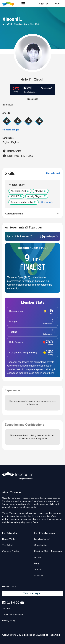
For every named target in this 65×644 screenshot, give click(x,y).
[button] (23, 3)
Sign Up (43, 3)
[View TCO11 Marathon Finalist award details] (28, 121)
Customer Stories (10, 551)
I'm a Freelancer (42, 539)
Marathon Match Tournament (48, 551)
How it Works (8, 539)
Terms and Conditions (12, 614)
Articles (38, 569)
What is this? (46, 88)
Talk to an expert (32, 593)
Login (57, 3)
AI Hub (37, 557)
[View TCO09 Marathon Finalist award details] (6, 121)
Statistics (38, 575)
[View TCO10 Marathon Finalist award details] (17, 121)
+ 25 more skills (46, 202)
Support (6, 608)
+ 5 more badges (10, 129)
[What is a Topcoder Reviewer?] (31, 236)
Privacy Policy (8, 620)
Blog (36, 563)
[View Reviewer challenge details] (32, 236)
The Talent (7, 545)
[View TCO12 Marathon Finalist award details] (39, 121)
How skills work (53, 173)
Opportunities (40, 545)
